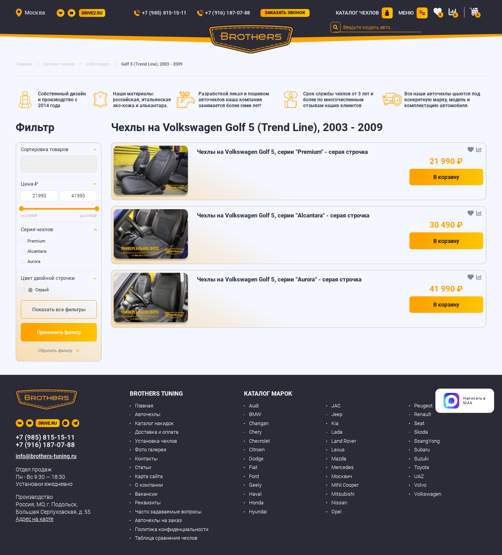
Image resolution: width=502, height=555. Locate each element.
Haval (255, 494)
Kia (334, 423)
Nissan (339, 503)
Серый (42, 289)
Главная (144, 406)
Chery (255, 432)
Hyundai (258, 512)
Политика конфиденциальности (171, 529)
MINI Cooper (344, 485)
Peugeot (423, 406)
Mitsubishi (343, 494)
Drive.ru (47, 423)
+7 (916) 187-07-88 (227, 13)
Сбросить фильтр (55, 350)
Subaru (422, 450)
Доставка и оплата (156, 432)
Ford (254, 476)
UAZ (419, 476)
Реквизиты (148, 503)
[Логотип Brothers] (251, 40)
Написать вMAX (474, 400)
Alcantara (36, 251)
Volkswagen (427, 494)
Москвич (341, 476)
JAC (335, 406)
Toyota (421, 467)
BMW (255, 414)
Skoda (421, 432)
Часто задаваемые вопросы (168, 512)
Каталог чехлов (357, 13)
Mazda (338, 459)
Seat (419, 423)
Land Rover (343, 441)
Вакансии (146, 494)
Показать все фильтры (58, 309)
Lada (336, 432)
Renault (422, 414)
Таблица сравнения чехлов (166, 538)
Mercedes (342, 467)
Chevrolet (259, 441)
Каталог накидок (154, 423)
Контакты (146, 459)
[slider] (21, 208)
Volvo (420, 485)
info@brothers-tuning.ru (46, 456)
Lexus (338, 450)
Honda (256, 503)
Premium (36, 241)
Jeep (336, 414)
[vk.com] (60, 13)
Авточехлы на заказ (158, 520)
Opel (336, 512)
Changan (259, 423)
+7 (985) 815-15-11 (164, 13)
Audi (254, 406)
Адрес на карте (34, 519)
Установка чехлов (156, 441)
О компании (149, 485)
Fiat (253, 467)
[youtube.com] (71, 13)
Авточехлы (147, 414)
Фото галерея (150, 450)
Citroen (257, 450)
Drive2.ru (92, 13)
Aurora (33, 261)
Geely (255, 485)
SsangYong (427, 441)
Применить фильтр (59, 332)
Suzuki (421, 459)
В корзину (446, 177)
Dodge (256, 459)
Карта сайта (149, 476)
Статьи (143, 467)
